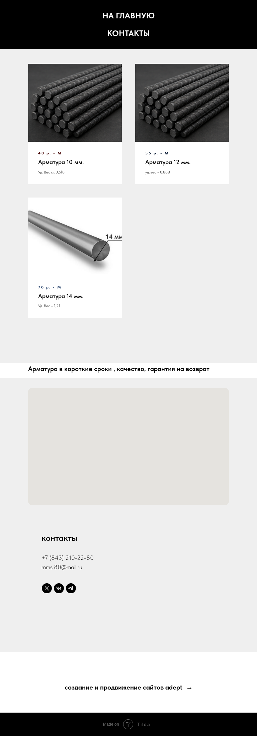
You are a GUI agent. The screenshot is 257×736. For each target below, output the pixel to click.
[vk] (59, 588)
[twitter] (47, 588)
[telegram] (71, 588)
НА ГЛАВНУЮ (128, 15)
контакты (128, 33)
